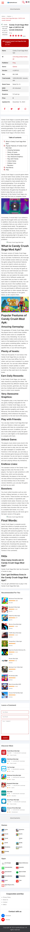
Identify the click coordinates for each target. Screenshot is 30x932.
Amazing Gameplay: (13, 150)
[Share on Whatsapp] (25, 109)
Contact (5, 902)
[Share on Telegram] (18, 109)
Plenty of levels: (12, 152)
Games (9, 16)
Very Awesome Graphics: (15, 156)
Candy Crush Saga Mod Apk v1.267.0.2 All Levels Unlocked (13, 19)
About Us (5, 899)
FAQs (7, 170)
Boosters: (10, 165)
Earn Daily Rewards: (13, 154)
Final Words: (9, 167)
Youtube (7, 919)
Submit (5, 738)
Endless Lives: (11, 163)
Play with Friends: (12, 159)
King (10, 33)
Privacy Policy (7, 897)
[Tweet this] (11, 109)
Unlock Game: (11, 161)
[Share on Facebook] (4, 109)
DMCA (4, 904)
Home (3, 16)
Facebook (8, 915)
